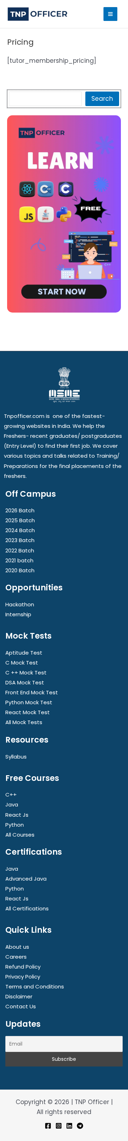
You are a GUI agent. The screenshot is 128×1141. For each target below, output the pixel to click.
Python (14, 824)
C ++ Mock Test (26, 672)
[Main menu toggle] (110, 14)
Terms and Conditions (34, 986)
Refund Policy (23, 966)
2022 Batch (19, 550)
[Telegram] (80, 1126)
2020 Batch (19, 570)
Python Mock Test (28, 702)
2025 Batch (20, 520)
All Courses (19, 834)
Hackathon (19, 604)
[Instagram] (58, 1126)
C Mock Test (21, 662)
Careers (16, 956)
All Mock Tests (23, 722)
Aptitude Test (23, 652)
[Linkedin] (69, 1126)
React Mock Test (27, 712)
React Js (16, 814)
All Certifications (27, 908)
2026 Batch (19, 510)
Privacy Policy (22, 976)
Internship (18, 614)
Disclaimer (18, 996)
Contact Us (20, 1006)
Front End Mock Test (31, 692)
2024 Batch (20, 530)
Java (11, 804)
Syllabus (16, 756)
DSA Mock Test (24, 682)
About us (17, 946)
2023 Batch (19, 540)
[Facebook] (48, 1126)
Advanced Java (26, 878)
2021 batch (19, 560)
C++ (11, 794)
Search (102, 98)
